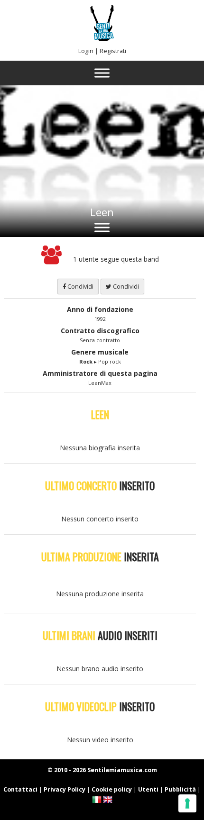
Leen (102, 212)
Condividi (79, 286)
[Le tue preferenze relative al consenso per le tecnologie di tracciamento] (187, 803)
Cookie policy (112, 789)
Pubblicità (180, 789)
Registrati (113, 51)
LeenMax (99, 382)
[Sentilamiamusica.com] (102, 38)
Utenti (148, 789)
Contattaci (20, 789)
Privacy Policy (64, 789)
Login (85, 51)
